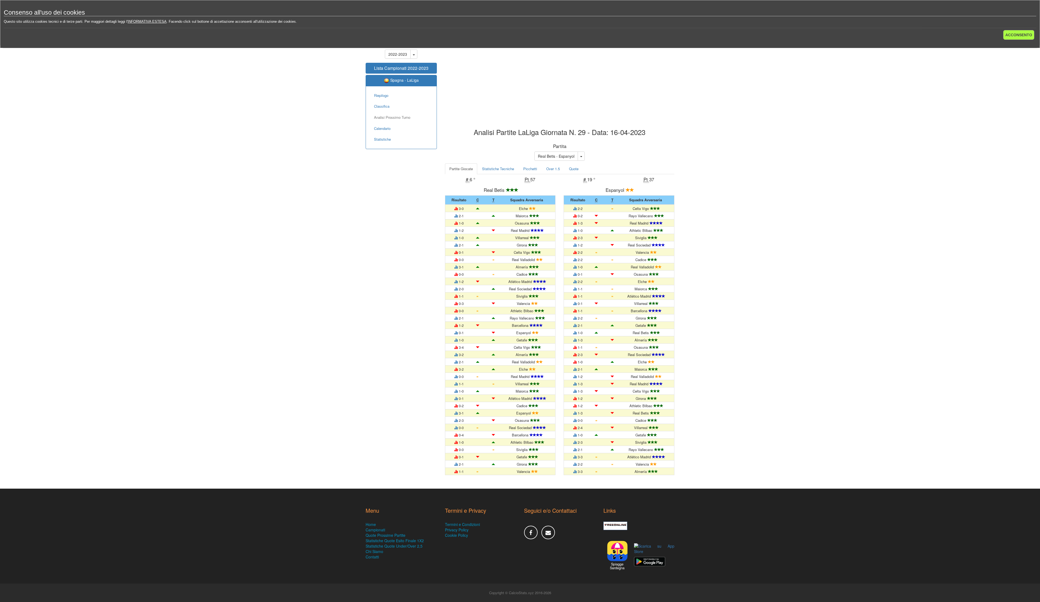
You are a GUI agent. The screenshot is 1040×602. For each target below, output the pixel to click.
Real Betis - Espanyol (556, 156)
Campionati (375, 529)
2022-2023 (397, 54)
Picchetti (530, 168)
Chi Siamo (374, 551)
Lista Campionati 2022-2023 (401, 68)
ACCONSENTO (1018, 35)
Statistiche (382, 139)
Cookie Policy (456, 535)
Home (371, 524)
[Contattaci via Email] (548, 532)
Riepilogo (381, 95)
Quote (573, 168)
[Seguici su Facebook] (531, 532)
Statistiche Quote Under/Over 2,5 (394, 546)
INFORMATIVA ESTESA (147, 21)
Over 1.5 (553, 168)
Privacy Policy (457, 529)
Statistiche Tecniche (498, 168)
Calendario (382, 128)
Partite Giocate (461, 168)
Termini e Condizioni (462, 524)
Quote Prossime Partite (385, 535)
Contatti (372, 557)
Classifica (381, 106)
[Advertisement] (559, 85)
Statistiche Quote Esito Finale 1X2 (395, 540)
